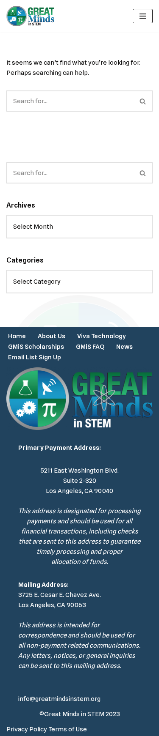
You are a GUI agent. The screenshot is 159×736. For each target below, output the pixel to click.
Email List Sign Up (34, 357)
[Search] (143, 101)
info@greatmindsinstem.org (59, 699)
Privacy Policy (26, 729)
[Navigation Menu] (143, 16)
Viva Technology (101, 336)
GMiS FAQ (90, 346)
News (124, 346)
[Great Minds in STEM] (30, 16)
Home (17, 336)
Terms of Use (67, 729)
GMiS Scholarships (36, 346)
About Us (51, 336)
